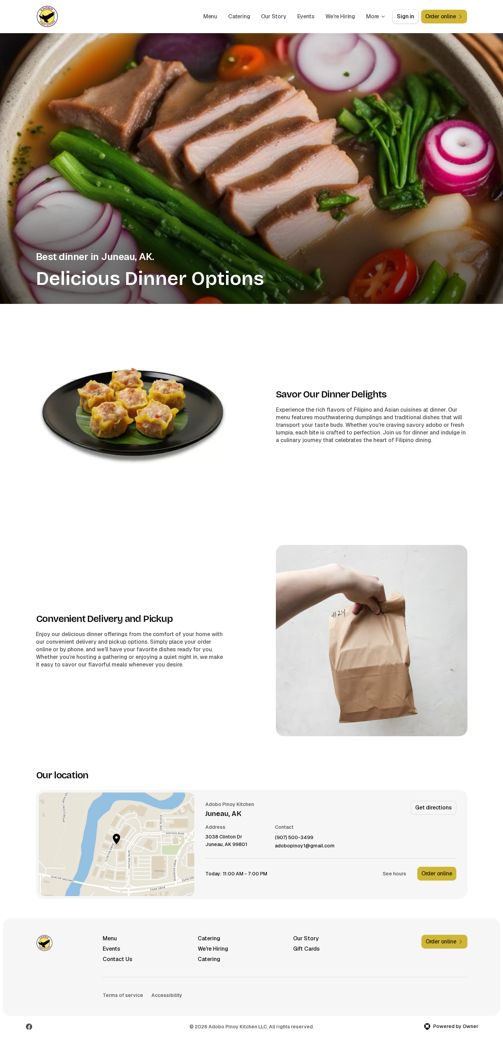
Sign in (405, 16)
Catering (239, 16)
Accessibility (166, 995)
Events (306, 16)
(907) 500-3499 (294, 837)
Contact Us (117, 959)
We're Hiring (340, 16)
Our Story (273, 16)
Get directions (433, 807)
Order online (436, 873)
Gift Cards (306, 948)
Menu (210, 16)
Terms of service (123, 995)
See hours (394, 874)
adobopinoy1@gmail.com (305, 846)
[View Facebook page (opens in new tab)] (29, 1026)
